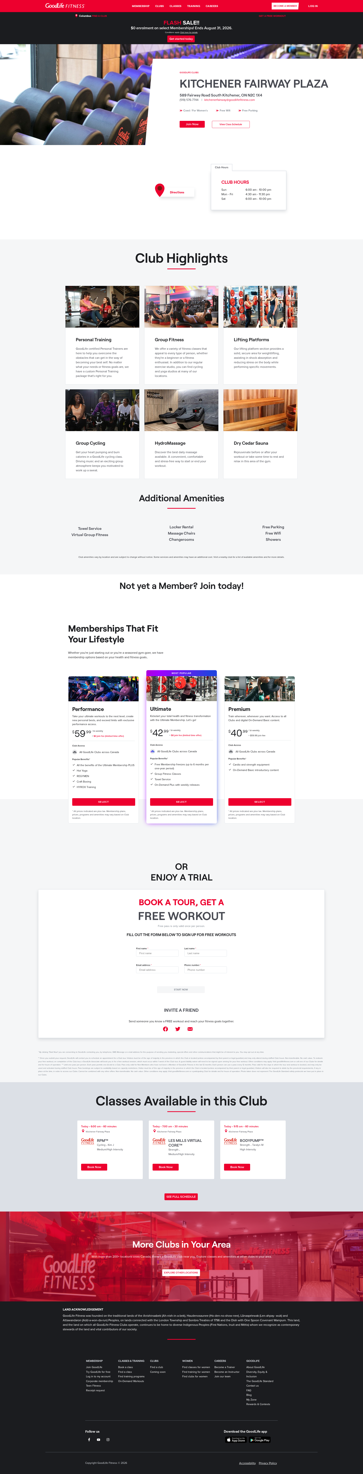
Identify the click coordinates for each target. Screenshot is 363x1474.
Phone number (191, 965)
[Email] (190, 1029)
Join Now (192, 124)
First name (141, 948)
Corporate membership (99, 1381)
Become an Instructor (227, 1372)
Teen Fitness (93, 1385)
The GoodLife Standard (259, 1381)
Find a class (125, 1372)
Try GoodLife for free (98, 1372)
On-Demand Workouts (131, 1381)
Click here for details (189, 32)
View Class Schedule (231, 124)
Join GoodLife (94, 1367)
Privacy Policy (268, 1463)
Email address (143, 965)
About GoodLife (255, 1367)
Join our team (222, 1376)
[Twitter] (177, 1029)
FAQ (248, 1390)
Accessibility (247, 1463)
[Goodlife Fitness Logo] (65, 6)
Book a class (125, 1367)
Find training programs (131, 1376)
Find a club (156, 1367)
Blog (249, 1395)
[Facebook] (165, 1029)
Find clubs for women (195, 1376)
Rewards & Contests (258, 1404)
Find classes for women (196, 1367)
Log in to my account (98, 1376)
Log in (313, 6)
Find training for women (196, 1372)
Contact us (252, 1385)
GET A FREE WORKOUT (272, 15)
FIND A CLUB (99, 15)
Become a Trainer (224, 1367)
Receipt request (95, 1390)
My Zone (251, 1399)
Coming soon (158, 1372)
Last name (189, 948)
